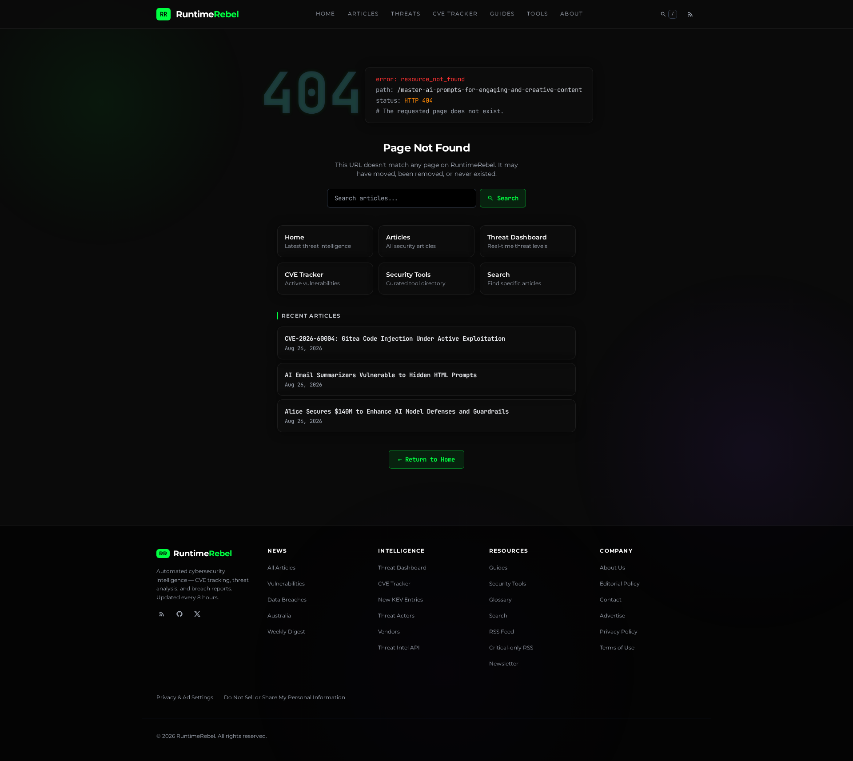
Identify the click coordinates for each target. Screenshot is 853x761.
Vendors (389, 631)
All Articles (281, 567)
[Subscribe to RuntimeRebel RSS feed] (161, 614)
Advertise (612, 615)
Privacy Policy (619, 631)
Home (325, 13)
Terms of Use (617, 647)
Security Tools (507, 583)
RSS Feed (501, 631)
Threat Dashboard (402, 567)
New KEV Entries (400, 599)
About (571, 13)
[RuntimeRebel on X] (197, 614)
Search (502, 198)
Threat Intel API (399, 647)
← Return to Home (426, 459)
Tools (537, 13)
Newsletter (503, 663)
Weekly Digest (286, 631)
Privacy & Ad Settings (184, 697)
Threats (405, 13)
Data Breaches (287, 599)
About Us (612, 567)
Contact (611, 599)
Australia (279, 615)
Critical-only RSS (511, 647)
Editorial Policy (620, 583)
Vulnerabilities (286, 583)
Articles (363, 13)
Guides (502, 13)
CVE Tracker (455, 13)
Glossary (500, 599)
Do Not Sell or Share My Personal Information (284, 697)
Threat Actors (396, 615)
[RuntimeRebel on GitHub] (179, 614)
